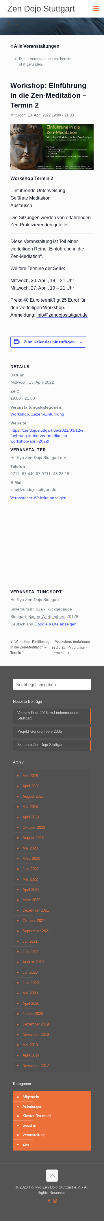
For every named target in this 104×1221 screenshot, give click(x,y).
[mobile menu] (96, 9)
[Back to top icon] (52, 1176)
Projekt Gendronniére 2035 (39, 731)
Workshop (19, 414)
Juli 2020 (30, 972)
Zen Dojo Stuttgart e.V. (41, 10)
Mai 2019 (30, 1045)
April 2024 (31, 817)
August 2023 (33, 838)
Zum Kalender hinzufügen (49, 342)
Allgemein (31, 1097)
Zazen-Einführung (47, 414)
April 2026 (31, 786)
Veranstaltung (34, 1135)
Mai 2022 (30, 879)
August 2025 (33, 796)
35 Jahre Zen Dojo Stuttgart (40, 744)
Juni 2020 (31, 983)
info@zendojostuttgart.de (62, 315)
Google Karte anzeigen (55, 624)
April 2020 (31, 1003)
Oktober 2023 (34, 827)
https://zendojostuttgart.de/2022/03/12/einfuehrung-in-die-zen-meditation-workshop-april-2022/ (48, 435)
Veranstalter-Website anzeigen (38, 497)
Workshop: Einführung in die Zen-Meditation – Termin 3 (71, 647)
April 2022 (31, 889)
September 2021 (36, 931)
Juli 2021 (30, 941)
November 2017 (36, 1065)
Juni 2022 (31, 869)
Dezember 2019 (36, 1024)
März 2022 (31, 900)
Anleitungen (32, 1106)
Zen (26, 1144)
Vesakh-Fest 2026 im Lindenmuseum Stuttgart (48, 715)
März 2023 (31, 858)
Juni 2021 (31, 952)
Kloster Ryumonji (37, 1116)
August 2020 (33, 962)
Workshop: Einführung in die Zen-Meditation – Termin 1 (29, 647)
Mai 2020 (30, 993)
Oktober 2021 (34, 920)
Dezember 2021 (36, 910)
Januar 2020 (33, 1014)
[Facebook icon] (49, 1200)
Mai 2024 (30, 807)
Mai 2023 (30, 848)
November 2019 (36, 1034)
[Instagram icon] (55, 1200)
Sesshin (29, 1125)
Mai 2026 (30, 776)
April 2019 (31, 1055)
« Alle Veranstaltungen (35, 46)
